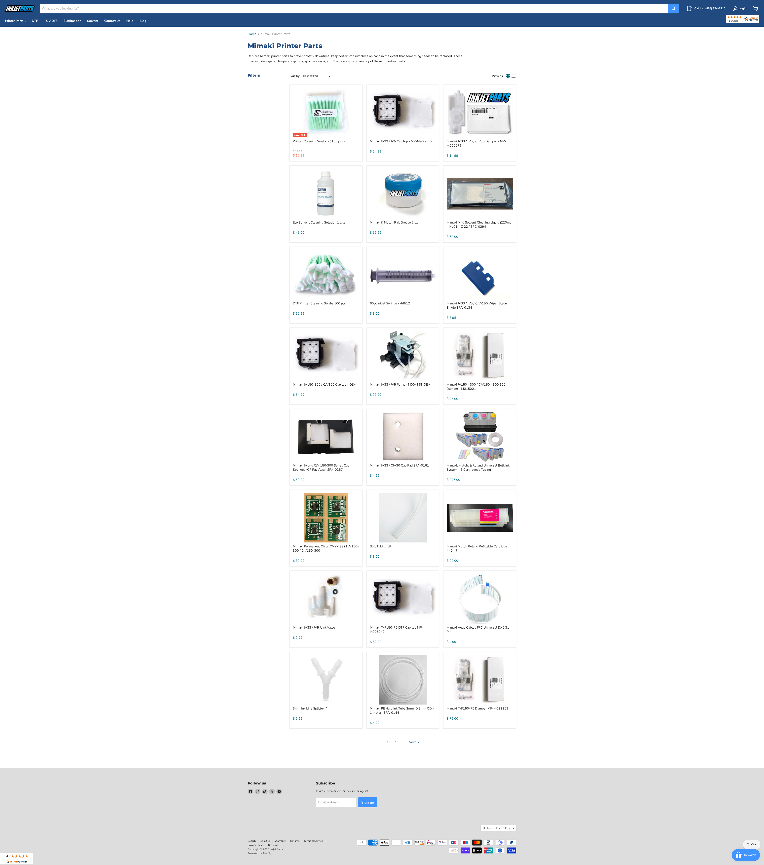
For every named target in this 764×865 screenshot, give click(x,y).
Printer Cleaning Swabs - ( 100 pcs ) (319, 141)
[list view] (513, 76)
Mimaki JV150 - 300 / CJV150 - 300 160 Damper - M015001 (476, 386)
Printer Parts (14, 21)
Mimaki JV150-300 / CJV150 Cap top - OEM (324, 384)
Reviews (273, 845)
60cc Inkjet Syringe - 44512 (390, 303)
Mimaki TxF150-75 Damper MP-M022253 (477, 708)
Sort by (294, 76)
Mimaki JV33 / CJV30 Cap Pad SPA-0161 (399, 465)
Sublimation (72, 21)
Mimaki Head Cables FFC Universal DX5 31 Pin (478, 629)
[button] (740, 8)
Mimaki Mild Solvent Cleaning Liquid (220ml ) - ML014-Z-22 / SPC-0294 (480, 224)
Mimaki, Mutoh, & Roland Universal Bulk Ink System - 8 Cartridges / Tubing (478, 467)
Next (413, 742)
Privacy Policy (256, 845)
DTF (35, 21)
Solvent (92, 21)
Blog (142, 21)
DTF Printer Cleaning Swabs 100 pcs (319, 303)
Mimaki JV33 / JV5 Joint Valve (314, 627)
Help (130, 21)
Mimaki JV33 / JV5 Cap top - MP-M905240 (401, 141)
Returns (294, 841)
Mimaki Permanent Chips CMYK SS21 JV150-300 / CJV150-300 (326, 548)
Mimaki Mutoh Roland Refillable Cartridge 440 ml (477, 548)
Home (252, 34)
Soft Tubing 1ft (380, 546)
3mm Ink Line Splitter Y (310, 708)
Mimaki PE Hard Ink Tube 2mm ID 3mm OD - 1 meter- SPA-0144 (402, 710)
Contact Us (112, 21)
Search (252, 841)
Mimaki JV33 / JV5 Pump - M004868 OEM (400, 384)
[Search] (673, 8)
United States (496, 828)
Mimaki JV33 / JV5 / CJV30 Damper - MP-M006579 (476, 143)
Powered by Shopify (259, 853)
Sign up (367, 802)
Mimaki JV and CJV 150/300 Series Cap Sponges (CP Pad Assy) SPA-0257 (321, 467)
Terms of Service (313, 841)
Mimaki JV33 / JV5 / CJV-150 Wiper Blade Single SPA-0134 (477, 305)
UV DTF (51, 21)
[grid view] (508, 76)
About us (265, 841)
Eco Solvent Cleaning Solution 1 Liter (320, 222)
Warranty (280, 841)
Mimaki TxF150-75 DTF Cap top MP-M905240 (396, 629)
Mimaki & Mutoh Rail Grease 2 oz (394, 222)
